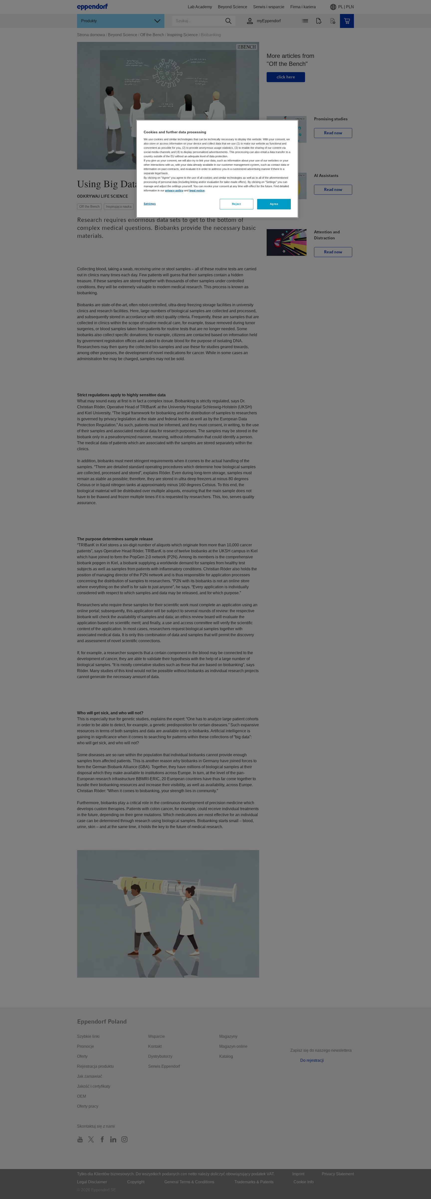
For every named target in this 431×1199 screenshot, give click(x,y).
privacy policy (174, 190)
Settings (150, 203)
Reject (236, 203)
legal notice (197, 190)
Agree (274, 203)
